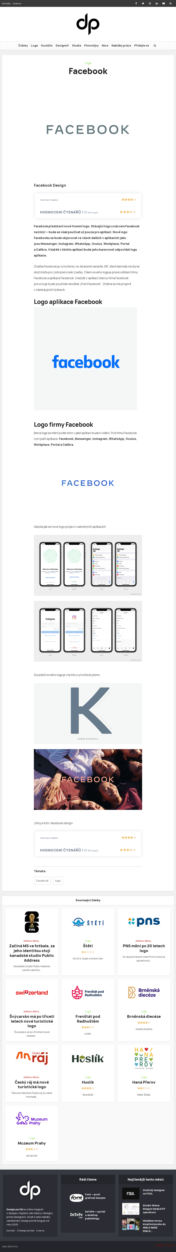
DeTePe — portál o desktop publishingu (95, 1215)
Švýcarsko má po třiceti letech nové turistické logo (31, 1021)
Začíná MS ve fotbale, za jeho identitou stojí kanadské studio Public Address (32, 953)
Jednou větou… (31, 940)
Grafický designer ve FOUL (154, 1191)
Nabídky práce (121, 45)
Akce (105, 45)
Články (23, 45)
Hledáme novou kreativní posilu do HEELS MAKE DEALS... (154, 1226)
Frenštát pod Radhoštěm (87, 1019)
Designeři (62, 45)
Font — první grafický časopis (95, 1196)
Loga (34, 45)
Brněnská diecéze (144, 1016)
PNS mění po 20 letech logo (144, 948)
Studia (76, 45)
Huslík (88, 1082)
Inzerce (17, 3)
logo (58, 881)
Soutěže (47, 45)
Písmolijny (91, 45)
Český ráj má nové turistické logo (32, 1085)
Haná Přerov (144, 1082)
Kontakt (6, 3)
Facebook (42, 881)
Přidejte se (141, 45)
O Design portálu (26, 1230)
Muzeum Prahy (32, 1143)
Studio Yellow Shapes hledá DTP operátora (154, 1209)
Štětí (88, 945)
